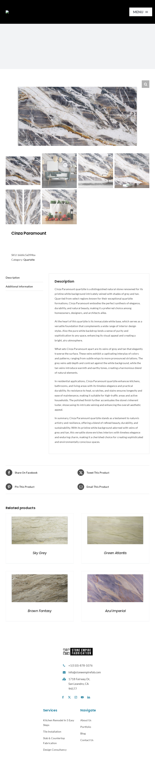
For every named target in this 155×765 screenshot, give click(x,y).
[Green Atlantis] (115, 515)
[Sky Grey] (40, 515)
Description (13, 277)
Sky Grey (40, 553)
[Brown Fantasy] (40, 573)
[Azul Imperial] (115, 573)
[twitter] (69, 697)
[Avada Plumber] (25, 11)
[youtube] (82, 697)
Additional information (19, 286)
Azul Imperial (115, 610)
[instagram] (75, 697)
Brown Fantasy (40, 610)
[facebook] (63, 697)
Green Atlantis (115, 553)
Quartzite (29, 259)
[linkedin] (88, 697)
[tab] (24, 277)
